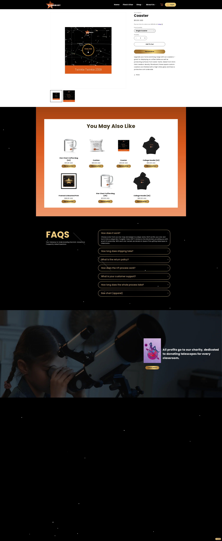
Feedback (218, 538)
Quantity (136, 35)
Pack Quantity (138, 27)
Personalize (149, 52)
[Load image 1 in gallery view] (56, 96)
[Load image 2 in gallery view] (69, 96)
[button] (139, 4)
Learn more (152, 368)
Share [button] (138, 75)
